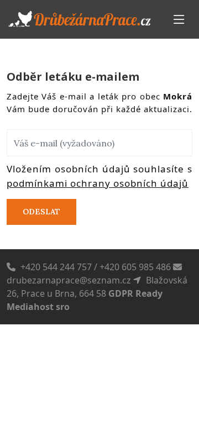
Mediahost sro (38, 307)
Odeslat (41, 212)
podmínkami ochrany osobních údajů (97, 183)
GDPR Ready (135, 293)
